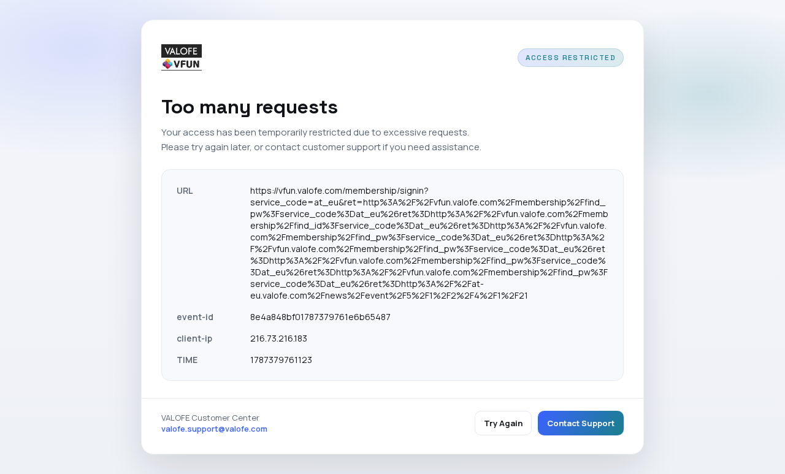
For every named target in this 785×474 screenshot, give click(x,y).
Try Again (503, 423)
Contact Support (581, 423)
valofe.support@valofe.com (214, 428)
